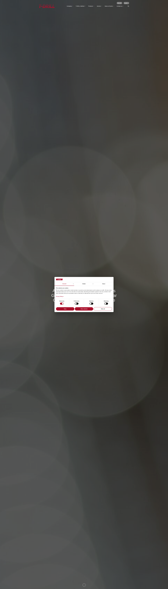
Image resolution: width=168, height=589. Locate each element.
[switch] (76, 304)
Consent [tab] (64, 283)
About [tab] (103, 283)
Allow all (103, 308)
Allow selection (84, 308)
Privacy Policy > (60, 296)
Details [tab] (84, 283)
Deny (65, 308)
